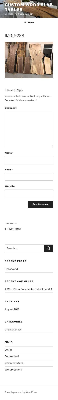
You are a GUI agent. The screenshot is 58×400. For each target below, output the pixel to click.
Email (9, 169)
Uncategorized (13, 329)
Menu (31, 22)
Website (10, 186)
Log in (8, 349)
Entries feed (12, 356)
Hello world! (11, 269)
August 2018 (12, 309)
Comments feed (14, 363)
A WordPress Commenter (19, 289)
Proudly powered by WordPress (21, 392)
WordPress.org (13, 369)
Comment (11, 108)
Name (9, 152)
